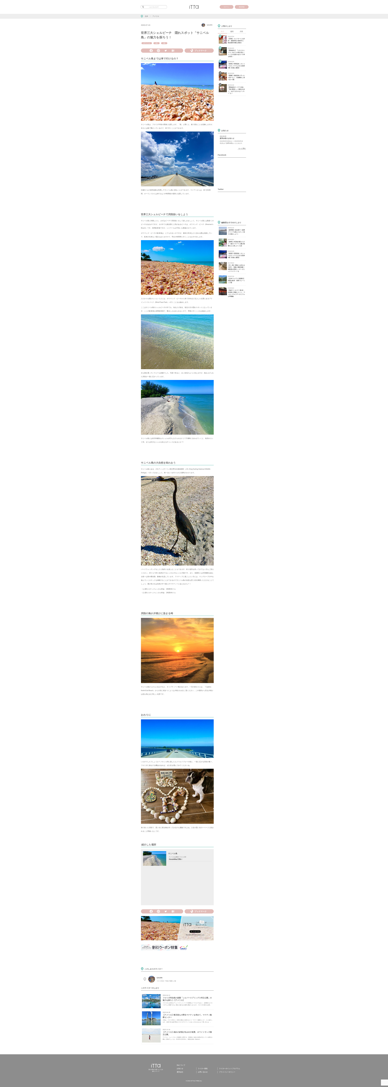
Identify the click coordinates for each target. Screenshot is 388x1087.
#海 (164, 43)
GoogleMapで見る (175, 859)
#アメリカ (146, 43)
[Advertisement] (178, 959)
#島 (156, 43)
